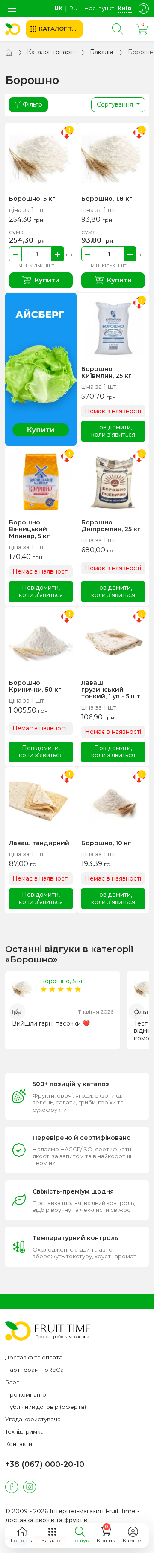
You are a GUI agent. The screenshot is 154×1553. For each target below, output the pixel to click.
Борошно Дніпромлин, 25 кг (111, 526)
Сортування (116, 104)
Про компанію (25, 1394)
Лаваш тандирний (39, 843)
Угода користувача (33, 1419)
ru (73, 8)
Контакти (18, 1443)
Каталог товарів (51, 52)
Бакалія (101, 52)
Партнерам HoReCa (34, 1369)
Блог (12, 1382)
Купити (47, 280)
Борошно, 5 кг (32, 199)
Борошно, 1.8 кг (107, 199)
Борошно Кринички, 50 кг (35, 686)
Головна (22, 1540)
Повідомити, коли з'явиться (113, 431)
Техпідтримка (24, 1431)
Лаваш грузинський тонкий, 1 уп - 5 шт (110, 689)
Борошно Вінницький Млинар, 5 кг (29, 529)
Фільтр (32, 104)
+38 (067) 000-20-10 (44, 1464)
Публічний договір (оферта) (45, 1406)
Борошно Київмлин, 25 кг (106, 372)
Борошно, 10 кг (106, 843)
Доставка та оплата (33, 1357)
